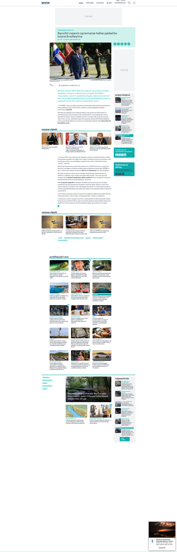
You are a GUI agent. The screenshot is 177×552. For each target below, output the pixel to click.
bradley (88, 238)
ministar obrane (98, 238)
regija (45, 383)
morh (60, 238)
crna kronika (47, 386)
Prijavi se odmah (119, 173)
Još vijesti (123, 439)
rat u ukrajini (47, 380)
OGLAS (88, 16)
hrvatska (46, 377)
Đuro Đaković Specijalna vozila (73, 238)
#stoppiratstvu (120, 3)
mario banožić (62, 240)
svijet (45, 388)
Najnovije (100, 3)
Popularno (90, 3)
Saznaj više (162, 548)
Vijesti (81, 3)
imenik (118, 0)
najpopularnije (122, 378)
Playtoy (123, 0)
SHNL (110, 3)
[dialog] (162, 536)
